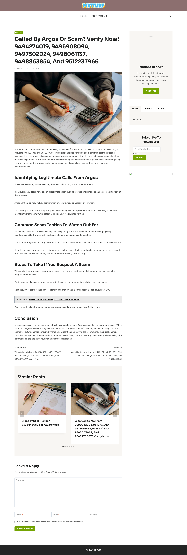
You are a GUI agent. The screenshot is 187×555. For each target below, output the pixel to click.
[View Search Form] (170, 16)
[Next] (115, 414)
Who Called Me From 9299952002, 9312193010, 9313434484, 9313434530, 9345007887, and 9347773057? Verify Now (92, 428)
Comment (21, 480)
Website (93, 514)
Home (83, 16)
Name (19, 514)
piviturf (19, 33)
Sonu (18, 68)
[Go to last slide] (22, 414)
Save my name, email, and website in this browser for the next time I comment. (50, 522)
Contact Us (99, 16)
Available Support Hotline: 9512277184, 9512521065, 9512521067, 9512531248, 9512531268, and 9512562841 (96, 354)
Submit (139, 157)
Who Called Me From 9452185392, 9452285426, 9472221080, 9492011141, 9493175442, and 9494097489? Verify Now (38, 354)
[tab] (63, 446)
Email (56, 514)
